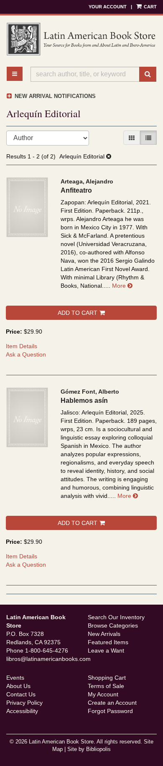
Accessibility (22, 711)
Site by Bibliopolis (89, 749)
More (122, 285)
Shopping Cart (107, 677)
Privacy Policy (24, 702)
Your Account (108, 6)
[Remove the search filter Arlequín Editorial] (108, 156)
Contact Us (21, 694)
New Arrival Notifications (54, 96)
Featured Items (108, 642)
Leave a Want (106, 650)
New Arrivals (104, 633)
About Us (18, 686)
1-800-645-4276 (46, 650)
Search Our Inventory (116, 617)
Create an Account (112, 702)
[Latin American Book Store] (81, 39)
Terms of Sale (106, 686)
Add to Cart (77, 312)
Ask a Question (26, 354)
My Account (103, 694)
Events (15, 677)
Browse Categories (113, 625)
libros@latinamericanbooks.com (48, 658)
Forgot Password (110, 711)
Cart (150, 6)
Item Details (21, 346)
